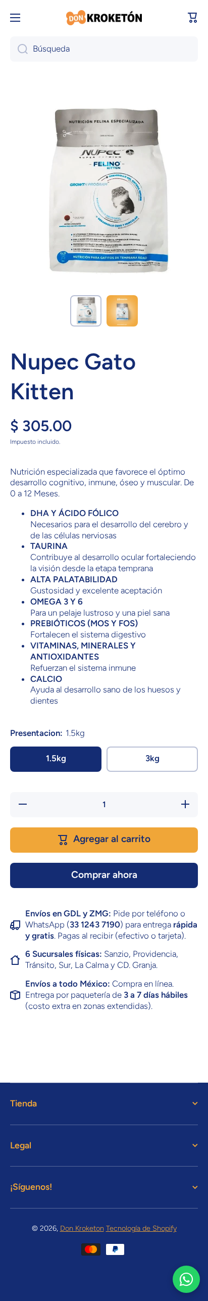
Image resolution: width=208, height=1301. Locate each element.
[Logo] (104, 18)
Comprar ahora (104, 874)
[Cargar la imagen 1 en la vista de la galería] (85, 311)
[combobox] (104, 49)
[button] (193, 18)
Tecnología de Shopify (141, 1228)
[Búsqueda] (19, 49)
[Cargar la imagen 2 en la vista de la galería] (122, 311)
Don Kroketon (82, 1228)
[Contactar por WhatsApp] (186, 1279)
